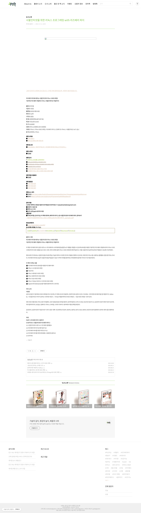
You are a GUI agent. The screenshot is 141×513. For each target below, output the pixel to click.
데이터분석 (126, 474)
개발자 (116, 452)
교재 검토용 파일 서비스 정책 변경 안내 (20, 456)
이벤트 (69, 3)
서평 (121, 471)
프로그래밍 (116, 474)
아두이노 (128, 477)
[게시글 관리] (35, 351)
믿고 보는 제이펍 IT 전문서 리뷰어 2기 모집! (22, 464)
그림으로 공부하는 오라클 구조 (35, 365)
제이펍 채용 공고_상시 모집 (17, 468)
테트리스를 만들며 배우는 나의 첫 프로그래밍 (38, 363)
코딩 (121, 468)
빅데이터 (123, 455)
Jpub (125, 462)
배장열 (128, 471)
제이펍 (108, 474)
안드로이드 (116, 465)
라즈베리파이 (126, 452)
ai (130, 462)
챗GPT (108, 455)
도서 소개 (48, 3)
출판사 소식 (38, 3)
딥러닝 (108, 462)
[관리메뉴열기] (137, 3)
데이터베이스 (110, 477)
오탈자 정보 (79, 3)
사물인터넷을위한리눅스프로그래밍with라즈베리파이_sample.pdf (50, 217)
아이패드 (128, 468)
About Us (27, 3)
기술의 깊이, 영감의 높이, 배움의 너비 (44, 421)
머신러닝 (108, 452)
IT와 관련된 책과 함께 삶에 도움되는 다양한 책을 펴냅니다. (47, 424)
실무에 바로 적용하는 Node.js (35, 368)
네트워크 (108, 459)
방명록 (95, 3)
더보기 (30, 340)
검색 (130, 4)
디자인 (115, 471)
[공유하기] (32, 351)
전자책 (87, 3)
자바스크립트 (127, 465)
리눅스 (108, 465)
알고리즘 (114, 468)
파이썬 (108, 471)
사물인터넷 (116, 462)
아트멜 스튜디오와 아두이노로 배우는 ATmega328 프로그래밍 (43, 372)
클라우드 (120, 477)
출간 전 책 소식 (59, 3)
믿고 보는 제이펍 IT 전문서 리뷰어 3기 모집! (22, 452)
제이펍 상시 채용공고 (15, 460)
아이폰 (116, 459)
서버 (107, 468)
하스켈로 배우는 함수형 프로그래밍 (36, 370)
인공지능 (124, 459)
